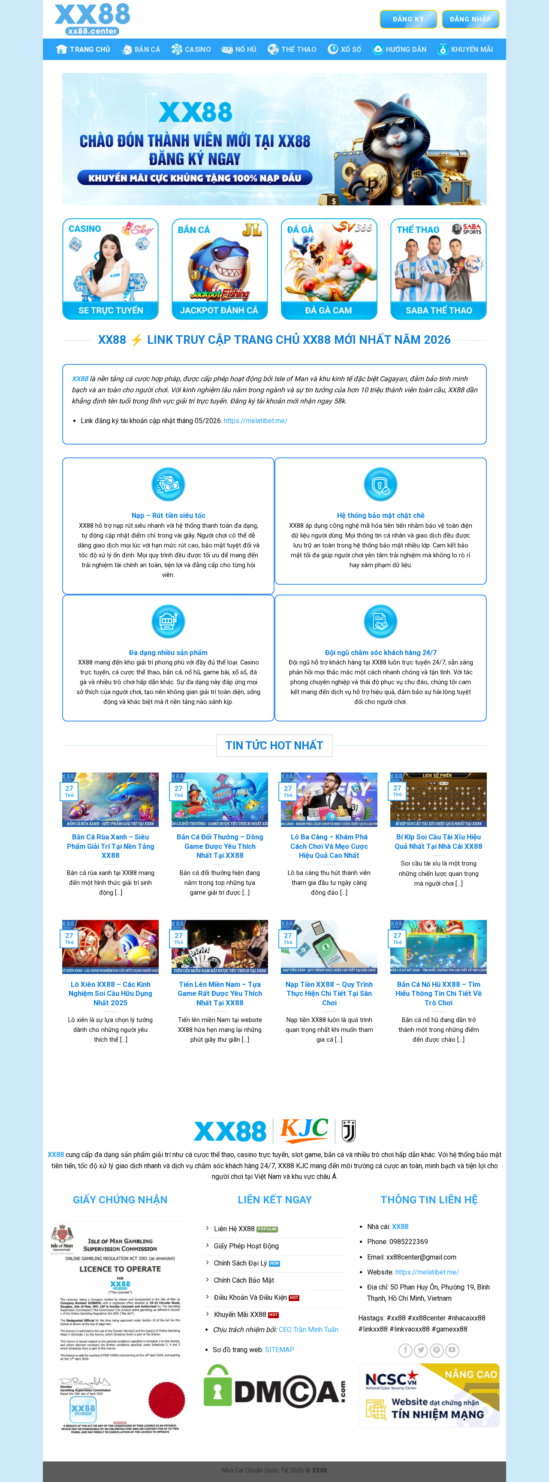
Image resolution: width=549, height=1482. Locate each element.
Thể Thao (299, 49)
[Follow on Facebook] (405, 1351)
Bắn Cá (147, 49)
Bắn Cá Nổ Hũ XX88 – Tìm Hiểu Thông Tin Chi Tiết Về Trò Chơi (438, 993)
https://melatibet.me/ (256, 421)
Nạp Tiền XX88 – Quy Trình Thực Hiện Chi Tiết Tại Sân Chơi (329, 993)
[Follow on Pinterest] (437, 1351)
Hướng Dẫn (406, 49)
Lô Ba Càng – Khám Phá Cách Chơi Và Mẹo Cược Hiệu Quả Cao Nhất (329, 846)
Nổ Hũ (246, 49)
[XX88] (92, 19)
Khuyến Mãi (472, 49)
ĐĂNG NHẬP (471, 19)
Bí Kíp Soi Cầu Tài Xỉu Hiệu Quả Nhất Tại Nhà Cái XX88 (439, 842)
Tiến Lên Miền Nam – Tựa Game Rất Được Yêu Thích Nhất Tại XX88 (220, 993)
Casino (198, 49)
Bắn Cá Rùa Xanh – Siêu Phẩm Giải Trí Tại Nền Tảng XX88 (110, 846)
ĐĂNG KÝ (408, 19)
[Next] (467, 139)
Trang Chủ (90, 49)
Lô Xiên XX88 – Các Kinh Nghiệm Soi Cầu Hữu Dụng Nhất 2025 (110, 993)
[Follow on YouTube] (452, 1351)
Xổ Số (351, 49)
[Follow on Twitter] (421, 1351)
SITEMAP (279, 1350)
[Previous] (81, 139)
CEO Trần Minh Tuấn (308, 1330)
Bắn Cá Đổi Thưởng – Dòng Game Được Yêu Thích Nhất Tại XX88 (220, 846)
